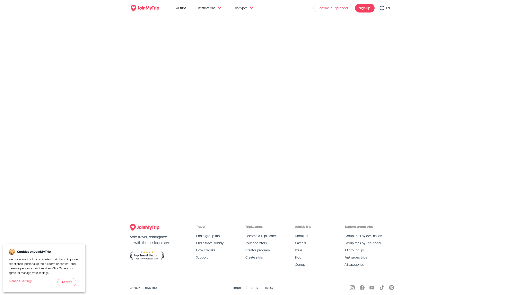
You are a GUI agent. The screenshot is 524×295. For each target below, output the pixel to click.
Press (298, 250)
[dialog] (44, 268)
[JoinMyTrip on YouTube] (371, 287)
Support (202, 257)
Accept (67, 282)
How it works (205, 250)
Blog (298, 257)
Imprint (238, 288)
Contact (300, 264)
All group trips (354, 250)
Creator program (257, 250)
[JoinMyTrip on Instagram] (352, 287)
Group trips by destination (363, 236)
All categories (354, 264)
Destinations (206, 8)
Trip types (240, 8)
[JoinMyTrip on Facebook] (362, 287)
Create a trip (254, 257)
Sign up (364, 8)
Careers (300, 243)
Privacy (268, 288)
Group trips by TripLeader (362, 243)
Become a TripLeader (333, 8)
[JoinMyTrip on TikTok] (381, 287)
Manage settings (21, 281)
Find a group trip (208, 236)
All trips (181, 8)
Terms (253, 288)
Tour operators (256, 243)
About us (301, 236)
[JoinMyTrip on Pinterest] (391, 287)
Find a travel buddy (210, 243)
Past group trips (355, 257)
